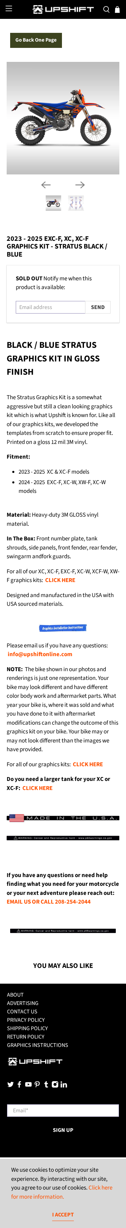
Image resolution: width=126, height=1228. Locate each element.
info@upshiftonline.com (40, 654)
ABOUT (15, 995)
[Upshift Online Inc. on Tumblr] (46, 1086)
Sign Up (63, 1130)
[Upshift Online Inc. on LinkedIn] (63, 1086)
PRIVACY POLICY (26, 1020)
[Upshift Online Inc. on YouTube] (28, 1086)
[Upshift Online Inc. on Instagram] (54, 1086)
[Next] (80, 185)
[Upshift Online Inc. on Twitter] (10, 1086)
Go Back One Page (36, 40)
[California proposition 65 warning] (63, 839)
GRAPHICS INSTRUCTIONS (37, 1045)
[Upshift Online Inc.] (62, 9)
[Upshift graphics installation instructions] (63, 630)
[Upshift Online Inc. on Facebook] (19, 1086)
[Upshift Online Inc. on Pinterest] (37, 1086)
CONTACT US (22, 1011)
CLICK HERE (60, 580)
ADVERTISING (22, 1003)
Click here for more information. (61, 1192)
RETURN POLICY (25, 1037)
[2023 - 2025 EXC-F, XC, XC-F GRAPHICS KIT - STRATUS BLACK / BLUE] (63, 118)
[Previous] (46, 185)
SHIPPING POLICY (27, 1028)
